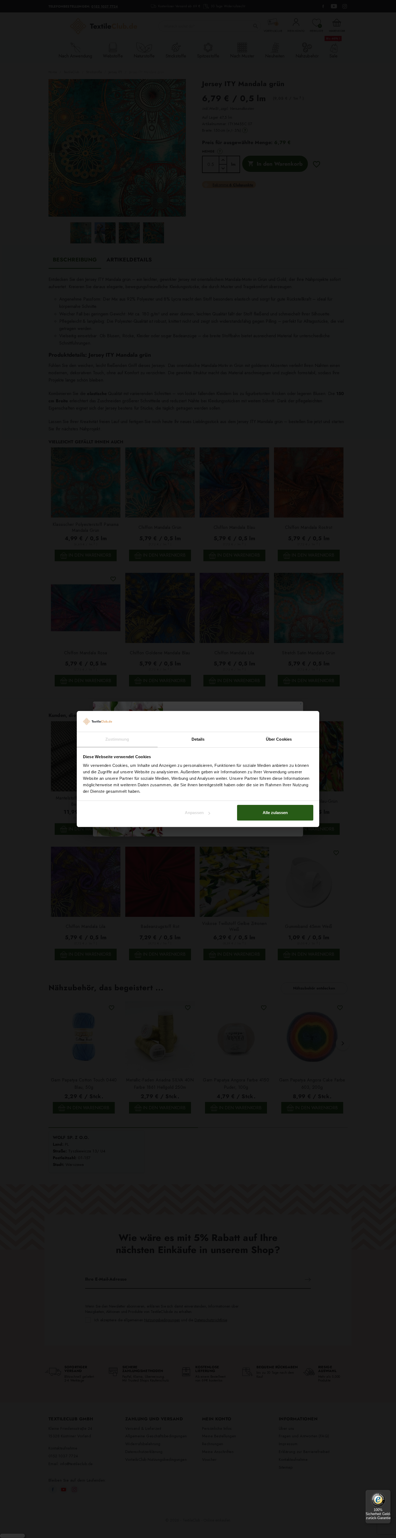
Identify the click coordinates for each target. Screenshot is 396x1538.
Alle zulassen (275, 812)
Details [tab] (198, 739)
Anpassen (194, 812)
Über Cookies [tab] (279, 739)
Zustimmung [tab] (117, 739)
